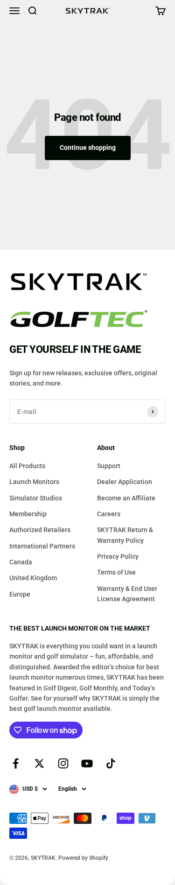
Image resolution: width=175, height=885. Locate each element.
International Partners (42, 546)
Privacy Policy (118, 556)
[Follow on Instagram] (63, 763)
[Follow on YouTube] (87, 763)
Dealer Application (124, 481)
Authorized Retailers (39, 530)
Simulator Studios (35, 498)
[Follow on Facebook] (15, 763)
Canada (20, 562)
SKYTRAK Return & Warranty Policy (125, 535)
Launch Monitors (34, 481)
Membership (28, 514)
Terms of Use (116, 572)
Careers (108, 514)
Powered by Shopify (83, 858)
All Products (27, 466)
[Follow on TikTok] (111, 763)
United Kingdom (33, 578)
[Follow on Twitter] (39, 763)
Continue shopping (88, 147)
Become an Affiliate (126, 498)
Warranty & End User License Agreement (127, 594)
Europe (19, 594)
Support (108, 466)
